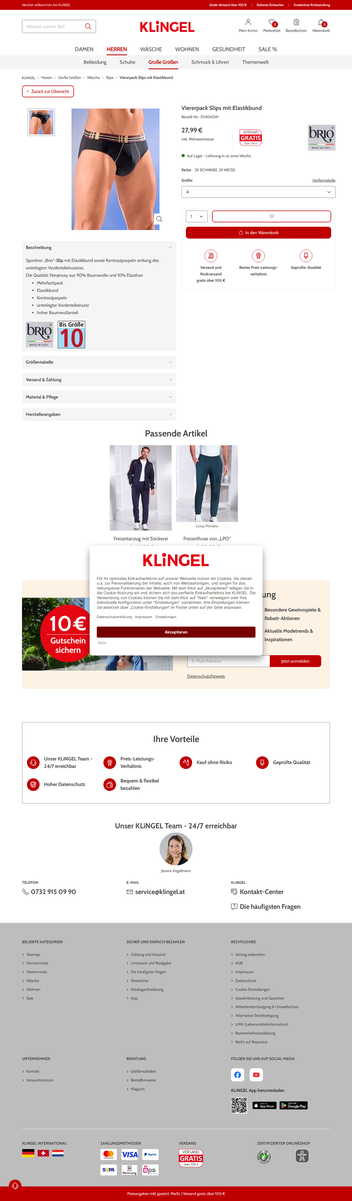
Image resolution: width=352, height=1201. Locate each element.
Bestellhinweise (143, 1080)
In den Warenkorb (262, 232)
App (134, 998)
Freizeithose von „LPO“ (207, 539)
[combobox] (59, 26)
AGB (239, 963)
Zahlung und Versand (148, 954)
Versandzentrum (39, 1080)
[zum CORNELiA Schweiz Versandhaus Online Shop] (43, 1153)
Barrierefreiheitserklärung (255, 1033)
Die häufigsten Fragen (270, 907)
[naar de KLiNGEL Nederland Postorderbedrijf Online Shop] (58, 1153)
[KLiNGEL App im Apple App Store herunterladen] (264, 1105)
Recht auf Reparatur (251, 1041)
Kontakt (32, 1071)
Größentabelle (324, 180)
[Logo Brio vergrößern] (322, 138)
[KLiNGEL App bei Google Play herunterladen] (293, 1105)
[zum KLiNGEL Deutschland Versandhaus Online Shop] (28, 1153)
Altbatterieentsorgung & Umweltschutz (267, 1006)
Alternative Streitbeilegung (257, 1015)
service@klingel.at (160, 892)
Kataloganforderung (147, 989)
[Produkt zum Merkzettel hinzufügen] (271, 216)
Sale (29, 998)
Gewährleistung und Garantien (259, 998)
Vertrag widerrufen (250, 954)
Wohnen (33, 989)
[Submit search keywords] (88, 26)
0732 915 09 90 (53, 892)
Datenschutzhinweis (206, 676)
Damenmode (37, 963)
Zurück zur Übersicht (50, 91)
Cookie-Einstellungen (252, 989)
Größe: (187, 180)
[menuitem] (84, 49)
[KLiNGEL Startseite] (167, 26)
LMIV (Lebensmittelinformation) (261, 1024)
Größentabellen (143, 1071)
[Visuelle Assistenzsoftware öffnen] (299, 1156)
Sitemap (33, 954)
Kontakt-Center (262, 892)
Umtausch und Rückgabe (151, 963)
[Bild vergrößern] (159, 219)
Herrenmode (36, 971)
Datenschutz (245, 980)
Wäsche (32, 980)
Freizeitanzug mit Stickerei (141, 539)
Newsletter (139, 980)
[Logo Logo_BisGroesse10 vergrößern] (71, 334)
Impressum (244, 971)
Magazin (138, 1088)
